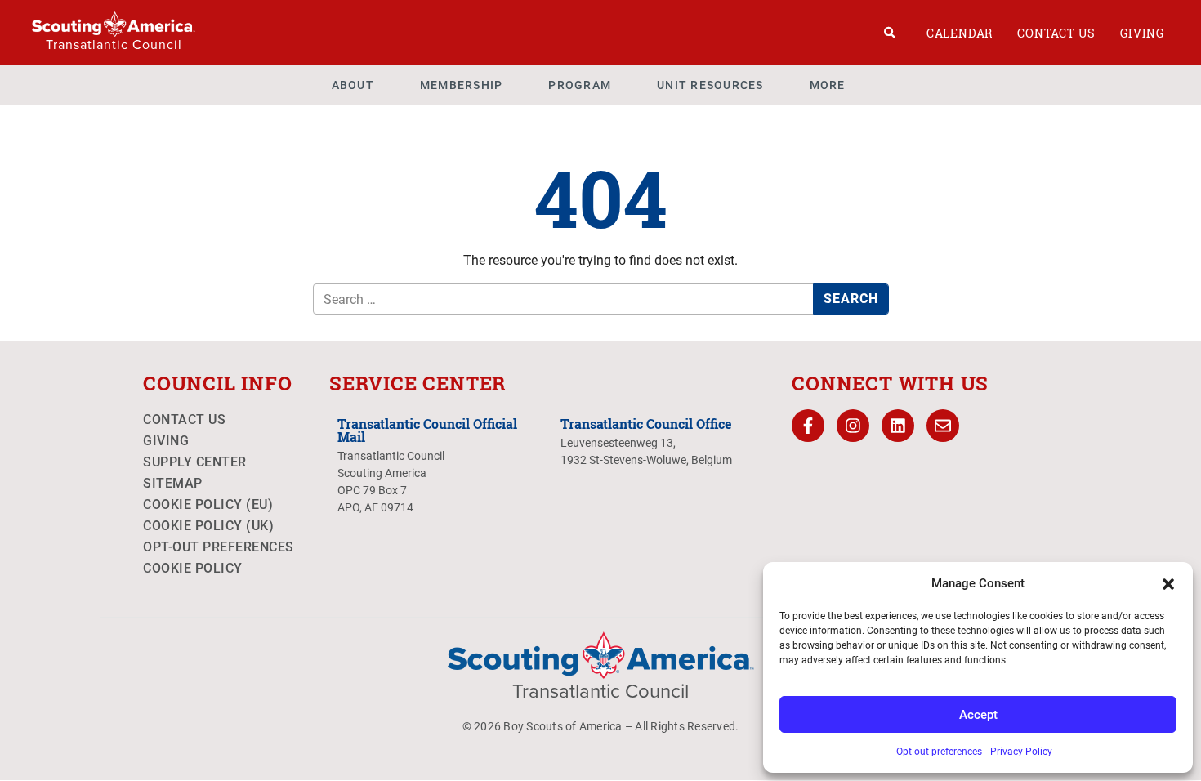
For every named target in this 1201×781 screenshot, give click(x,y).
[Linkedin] (898, 425)
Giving (1142, 33)
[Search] (890, 32)
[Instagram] (853, 425)
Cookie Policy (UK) (208, 525)
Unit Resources (710, 84)
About (353, 84)
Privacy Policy (1021, 751)
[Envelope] (942, 425)
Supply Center (195, 462)
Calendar (959, 33)
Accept (978, 714)
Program (579, 84)
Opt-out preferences (939, 751)
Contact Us (1056, 33)
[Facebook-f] (808, 425)
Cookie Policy (193, 568)
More (828, 84)
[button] (1168, 583)
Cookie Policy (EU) (208, 504)
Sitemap (173, 483)
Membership (461, 84)
